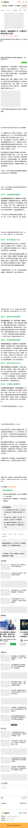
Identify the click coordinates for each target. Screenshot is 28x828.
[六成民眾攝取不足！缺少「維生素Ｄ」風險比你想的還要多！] (5, 601)
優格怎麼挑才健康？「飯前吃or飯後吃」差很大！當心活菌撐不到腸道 (18, 683)
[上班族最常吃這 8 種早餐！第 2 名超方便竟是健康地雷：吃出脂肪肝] (5, 667)
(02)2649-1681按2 (10, 818)
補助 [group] (20, 10)
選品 (10, 534)
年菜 (15, 534)
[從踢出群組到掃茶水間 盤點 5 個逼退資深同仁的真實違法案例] (5, 760)
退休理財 (4, 6)
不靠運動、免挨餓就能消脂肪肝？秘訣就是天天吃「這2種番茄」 (19, 709)
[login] (23, 2)
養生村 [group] (3, 10)
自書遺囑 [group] (15, 10)
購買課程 (19, 1)
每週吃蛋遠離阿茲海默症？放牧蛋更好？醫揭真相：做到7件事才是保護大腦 (18, 717)
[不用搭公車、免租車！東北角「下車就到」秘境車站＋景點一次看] (5, 743)
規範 (2, 798)
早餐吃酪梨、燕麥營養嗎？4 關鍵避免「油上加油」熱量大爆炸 (19, 657)
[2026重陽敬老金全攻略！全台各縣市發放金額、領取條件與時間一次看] (5, 734)
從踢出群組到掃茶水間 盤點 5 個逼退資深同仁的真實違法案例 (18, 759)
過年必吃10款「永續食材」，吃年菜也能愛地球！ (19, 565)
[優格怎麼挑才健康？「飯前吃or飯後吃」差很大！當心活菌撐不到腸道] (5, 684)
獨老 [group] (25, 10)
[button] (26, 2)
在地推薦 (17, 6)
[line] (22, 813)
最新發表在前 (23, 803)
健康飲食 (4, 536)
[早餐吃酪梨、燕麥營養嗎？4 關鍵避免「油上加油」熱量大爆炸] (5, 658)
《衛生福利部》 (11, 487)
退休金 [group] (8, 10)
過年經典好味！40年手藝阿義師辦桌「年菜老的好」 (18, 591)
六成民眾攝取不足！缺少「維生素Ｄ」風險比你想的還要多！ (18, 600)
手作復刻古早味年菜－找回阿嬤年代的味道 (18, 574)
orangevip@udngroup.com (13, 816)
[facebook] (20, 813)
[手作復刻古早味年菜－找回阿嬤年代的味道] (5, 575)
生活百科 (24, 6)
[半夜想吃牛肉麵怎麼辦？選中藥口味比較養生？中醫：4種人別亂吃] (5, 692)
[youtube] (25, 813)
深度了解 (19, 644)
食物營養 (4, 534)
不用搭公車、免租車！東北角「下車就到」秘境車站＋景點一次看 (18, 742)
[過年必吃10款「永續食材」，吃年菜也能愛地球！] (5, 567)
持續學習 (11, 6)
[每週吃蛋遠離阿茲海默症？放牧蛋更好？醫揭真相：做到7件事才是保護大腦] (5, 718)
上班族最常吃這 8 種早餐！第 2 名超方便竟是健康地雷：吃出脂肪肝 (18, 666)
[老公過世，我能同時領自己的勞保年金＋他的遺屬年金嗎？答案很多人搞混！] (5, 769)
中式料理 (21, 534)
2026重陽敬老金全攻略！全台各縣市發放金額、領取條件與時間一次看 (19, 733)
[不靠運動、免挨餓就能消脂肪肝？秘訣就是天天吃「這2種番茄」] (5, 710)
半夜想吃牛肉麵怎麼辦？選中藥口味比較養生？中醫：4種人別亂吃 (19, 691)
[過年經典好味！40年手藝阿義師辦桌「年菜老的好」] (5, 592)
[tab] (11, 648)
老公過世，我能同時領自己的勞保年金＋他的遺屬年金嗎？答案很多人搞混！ (18, 768)
